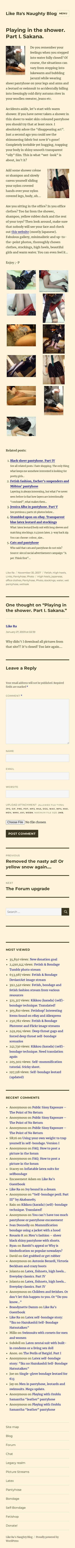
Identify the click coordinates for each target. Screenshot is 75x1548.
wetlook (24, 584)
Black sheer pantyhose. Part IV (32, 460)
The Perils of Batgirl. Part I (42, 1353)
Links (9, 576)
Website (12, 786)
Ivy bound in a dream (40, 1189)
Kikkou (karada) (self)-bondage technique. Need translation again (37, 1051)
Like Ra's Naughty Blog (31, 13)
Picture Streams (17, 1472)
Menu (63, 13)
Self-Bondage (16, 1507)
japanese (56, 576)
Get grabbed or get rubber (41, 1256)
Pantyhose (19, 576)
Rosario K (16, 1235)
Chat (9, 1454)
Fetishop (12, 1516)
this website (20, 232)
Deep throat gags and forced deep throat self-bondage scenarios (36, 1036)
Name (10, 750)
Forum (11, 1445)
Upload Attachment (37, 808)
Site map (12, 1427)
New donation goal (43, 959)
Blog (9, 1436)
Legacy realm (15, 1463)
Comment (14, 695)
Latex (10, 1481)
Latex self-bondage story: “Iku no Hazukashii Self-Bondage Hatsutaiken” (36, 1322)
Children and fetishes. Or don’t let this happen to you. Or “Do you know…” (38, 1297)
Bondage (12, 1498)
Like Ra (10, 572)
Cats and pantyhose (24, 542)
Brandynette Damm (23, 1307)
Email (10, 768)
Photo (30, 576)
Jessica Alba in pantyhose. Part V (34, 507)
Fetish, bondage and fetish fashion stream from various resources (35, 990)
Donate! (11, 1525)
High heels (59, 572)
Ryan (13, 1245)
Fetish (48, 572)
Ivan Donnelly (19, 1225)
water (60, 580)
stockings (50, 580)
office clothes (13, 580)
